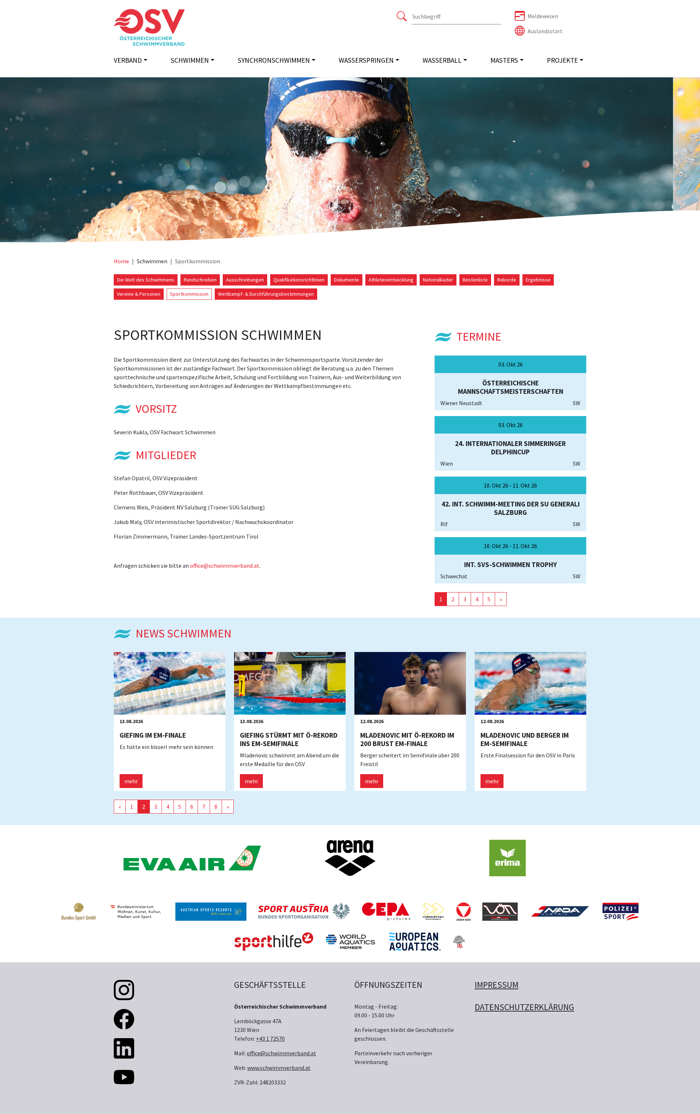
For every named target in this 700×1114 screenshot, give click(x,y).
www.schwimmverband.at (279, 1067)
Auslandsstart (545, 31)
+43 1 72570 (270, 1038)
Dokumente (346, 279)
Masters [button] (504, 60)
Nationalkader (438, 279)
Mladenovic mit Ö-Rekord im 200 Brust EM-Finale (407, 739)
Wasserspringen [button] (366, 60)
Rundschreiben (200, 279)
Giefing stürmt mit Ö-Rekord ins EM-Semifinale (289, 739)
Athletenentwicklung (391, 279)
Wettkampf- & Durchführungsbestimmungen (266, 294)
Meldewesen (543, 16)
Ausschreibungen (245, 279)
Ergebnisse (538, 279)
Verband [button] (128, 60)
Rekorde (506, 279)
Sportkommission (189, 294)
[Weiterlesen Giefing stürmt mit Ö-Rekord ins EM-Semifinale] (290, 682)
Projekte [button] (562, 60)
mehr (131, 781)
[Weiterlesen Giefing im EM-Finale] (169, 682)
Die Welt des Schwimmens (145, 279)
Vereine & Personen (138, 294)
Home (121, 261)
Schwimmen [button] (190, 60)
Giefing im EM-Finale (153, 735)
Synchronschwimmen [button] (274, 60)
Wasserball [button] (442, 60)
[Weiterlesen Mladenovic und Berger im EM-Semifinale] (530, 682)
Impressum (496, 984)
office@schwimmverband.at (224, 565)
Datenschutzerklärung (524, 1007)
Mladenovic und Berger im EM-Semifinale (525, 739)
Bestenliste (475, 279)
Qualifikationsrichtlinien (298, 279)
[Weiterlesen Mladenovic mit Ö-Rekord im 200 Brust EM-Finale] (410, 682)
